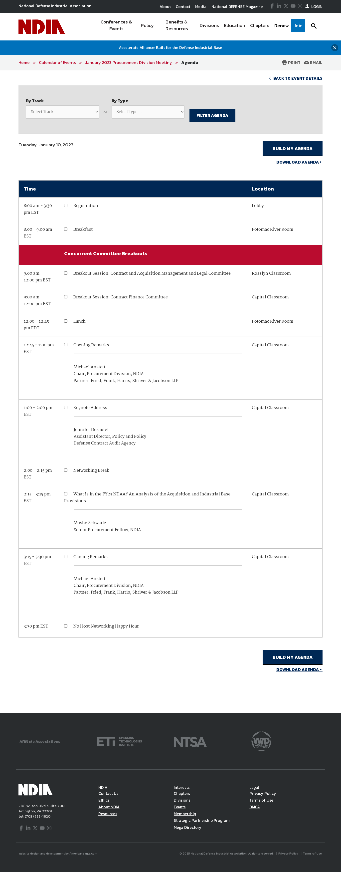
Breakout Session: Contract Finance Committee (120, 297)
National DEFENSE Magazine (237, 6)
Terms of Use (261, 800)
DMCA (254, 807)
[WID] (261, 741)
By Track (35, 100)
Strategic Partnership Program (202, 820)
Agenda (189, 62)
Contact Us (108, 793)
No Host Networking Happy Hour (106, 626)
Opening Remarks (91, 345)
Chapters (182, 793)
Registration (85, 206)
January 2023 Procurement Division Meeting (128, 62)
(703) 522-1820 (37, 816)
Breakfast (83, 229)
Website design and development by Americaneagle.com (58, 853)
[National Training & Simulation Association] (190, 741)
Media (200, 6)
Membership (185, 814)
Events (179, 807)
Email (316, 62)
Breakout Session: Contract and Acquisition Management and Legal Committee (152, 273)
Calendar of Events (57, 62)
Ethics (103, 800)
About (165, 6)
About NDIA (109, 807)
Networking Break (91, 470)
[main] (170, 391)
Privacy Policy (262, 793)
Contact (183, 6)
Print (294, 62)
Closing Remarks (90, 557)
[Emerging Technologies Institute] (119, 741)
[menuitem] (116, 26)
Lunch (79, 321)
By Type (120, 100)
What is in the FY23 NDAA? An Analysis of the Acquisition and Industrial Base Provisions (147, 497)
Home (24, 62)
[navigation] (200, 26)
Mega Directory (187, 827)
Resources (107, 814)
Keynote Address (90, 408)
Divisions (182, 800)
